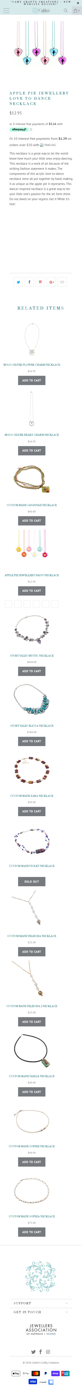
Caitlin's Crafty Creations (45, 1362)
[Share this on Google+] (51, 282)
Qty (11, 242)
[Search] (67, 10)
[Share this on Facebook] (29, 282)
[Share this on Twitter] (18, 282)
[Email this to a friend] (62, 282)
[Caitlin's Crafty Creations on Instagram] (48, 1352)
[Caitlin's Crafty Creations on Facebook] (41, 1352)
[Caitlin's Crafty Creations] (41, 10)
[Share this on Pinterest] (40, 282)
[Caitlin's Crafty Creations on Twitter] (33, 1352)
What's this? (50, 144)
